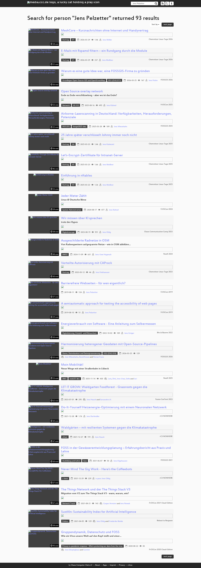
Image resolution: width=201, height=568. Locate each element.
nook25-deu (75, 379)
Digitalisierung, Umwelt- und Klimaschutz (79, 333)
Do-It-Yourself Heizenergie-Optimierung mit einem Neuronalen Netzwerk (114, 407)
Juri (135, 379)
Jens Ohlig (106, 232)
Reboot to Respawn (165, 521)
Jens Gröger (129, 333)
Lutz (110, 379)
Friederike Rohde (116, 521)
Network (66, 105)
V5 (73, 165)
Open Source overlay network (82, 91)
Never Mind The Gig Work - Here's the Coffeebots (96, 469)
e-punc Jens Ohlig (103, 479)
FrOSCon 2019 (167, 292)
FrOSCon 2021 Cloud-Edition (161, 503)
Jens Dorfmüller (93, 416)
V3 (73, 185)
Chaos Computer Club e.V (81, 565)
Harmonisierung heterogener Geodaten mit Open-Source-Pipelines (109, 344)
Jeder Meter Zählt (74, 196)
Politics (65, 521)
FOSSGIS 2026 (167, 80)
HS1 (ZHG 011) (114, 81)
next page (167, 25)
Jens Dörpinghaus (72, 550)
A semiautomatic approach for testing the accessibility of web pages (109, 304)
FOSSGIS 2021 (167, 460)
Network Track (68, 504)
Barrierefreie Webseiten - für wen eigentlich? (93, 283)
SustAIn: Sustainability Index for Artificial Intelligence (98, 512)
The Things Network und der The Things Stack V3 (95, 490)
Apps (105, 565)
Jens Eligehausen (120, 461)
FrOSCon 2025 (167, 105)
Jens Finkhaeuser (103, 272)
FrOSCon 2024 (167, 209)
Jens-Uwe (121, 379)
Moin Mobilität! (72, 365)
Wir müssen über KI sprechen (81, 218)
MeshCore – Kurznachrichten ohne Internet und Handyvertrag (104, 31)
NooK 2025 (168, 378)
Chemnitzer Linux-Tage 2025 (161, 144)
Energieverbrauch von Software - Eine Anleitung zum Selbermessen (108, 324)
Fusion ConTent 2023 (164, 399)
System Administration (71, 210)
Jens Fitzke (153, 81)
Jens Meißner (107, 60)
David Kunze (84, 357)
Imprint (113, 565)
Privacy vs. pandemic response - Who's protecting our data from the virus (92, 546)
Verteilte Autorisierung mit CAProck (86, 263)
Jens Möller (107, 40)
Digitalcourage (68, 232)
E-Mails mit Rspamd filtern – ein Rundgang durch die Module (104, 51)
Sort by (155, 25)
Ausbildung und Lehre (71, 461)
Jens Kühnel (111, 105)
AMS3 (64, 255)
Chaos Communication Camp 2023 (158, 232)
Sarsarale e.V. (105, 400)
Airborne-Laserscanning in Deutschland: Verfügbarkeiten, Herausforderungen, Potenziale (116, 115)
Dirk (114, 379)
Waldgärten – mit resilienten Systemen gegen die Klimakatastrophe (109, 428)
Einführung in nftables (76, 176)
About (97, 565)
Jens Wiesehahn (120, 127)
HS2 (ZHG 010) (110, 354)
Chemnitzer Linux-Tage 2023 (161, 272)
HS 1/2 (76, 105)
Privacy (122, 565)
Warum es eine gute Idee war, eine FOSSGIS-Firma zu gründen (105, 71)
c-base (65, 479)
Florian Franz (98, 357)
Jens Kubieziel (108, 144)
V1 (73, 40)
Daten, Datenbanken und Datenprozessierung (81, 354)
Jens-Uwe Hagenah (103, 255)
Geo (85, 461)
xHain (64, 437)
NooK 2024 (168, 254)
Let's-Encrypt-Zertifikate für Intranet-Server (92, 155)
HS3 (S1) (66, 127)
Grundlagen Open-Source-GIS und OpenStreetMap (83, 81)
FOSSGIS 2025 (167, 126)
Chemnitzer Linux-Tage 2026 (161, 39)
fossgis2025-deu (79, 127)
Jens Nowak (125, 504)
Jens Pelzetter (92, 292)
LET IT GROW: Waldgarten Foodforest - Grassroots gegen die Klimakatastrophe (104, 389)
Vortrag (65, 40)
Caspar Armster (109, 504)
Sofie (128, 379)
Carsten (86, 550)
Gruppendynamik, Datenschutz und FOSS (90, 532)
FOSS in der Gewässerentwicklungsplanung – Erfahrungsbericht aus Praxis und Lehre (116, 450)
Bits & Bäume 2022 (165, 333)
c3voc (130, 565)
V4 (73, 144)
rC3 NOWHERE (166, 416)
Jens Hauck (91, 400)
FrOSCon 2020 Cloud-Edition (161, 550)
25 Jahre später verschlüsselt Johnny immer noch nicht (99, 135)
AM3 (64, 379)
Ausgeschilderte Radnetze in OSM (85, 241)
